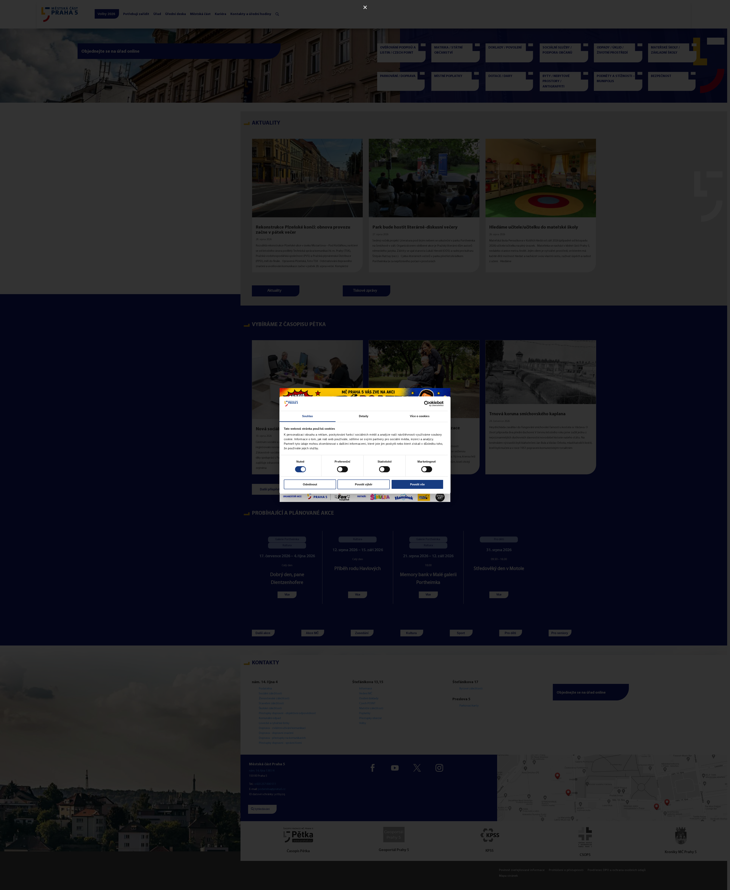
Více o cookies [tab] (419, 416)
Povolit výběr (363, 484)
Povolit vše (417, 484)
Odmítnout (310, 484)
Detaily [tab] (363, 416)
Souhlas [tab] (307, 416)
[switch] (342, 469)
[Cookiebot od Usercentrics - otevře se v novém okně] (427, 403)
